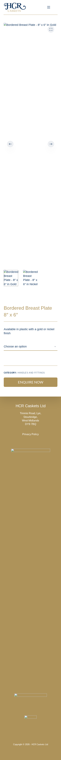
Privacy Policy (30, 434)
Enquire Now (30, 382)
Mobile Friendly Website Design (30, 756)
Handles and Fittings (31, 373)
